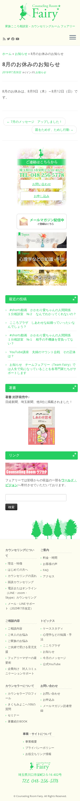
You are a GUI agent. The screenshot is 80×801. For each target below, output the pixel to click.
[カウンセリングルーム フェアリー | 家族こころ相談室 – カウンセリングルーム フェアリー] (40, 12)
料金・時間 (50, 558)
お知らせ (21, 54)
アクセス (48, 576)
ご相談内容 (15, 628)
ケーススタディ (53, 628)
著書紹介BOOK (17, 721)
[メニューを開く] (72, 37)
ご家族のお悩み (18, 641)
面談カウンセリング (21, 582)
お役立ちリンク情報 (38, 754)
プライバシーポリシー (39, 748)
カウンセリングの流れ (22, 576)
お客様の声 (50, 564)
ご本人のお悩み (18, 635)
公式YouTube (51, 664)
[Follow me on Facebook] (13, 39)
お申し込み (41, 196)
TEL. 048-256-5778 (40, 780)
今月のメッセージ (54, 658)
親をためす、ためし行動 (54, 129)
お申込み (48, 700)
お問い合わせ (41, 184)
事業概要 (31, 741)
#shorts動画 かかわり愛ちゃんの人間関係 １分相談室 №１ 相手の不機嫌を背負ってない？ (41, 339)
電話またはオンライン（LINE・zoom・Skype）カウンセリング (21, 592)
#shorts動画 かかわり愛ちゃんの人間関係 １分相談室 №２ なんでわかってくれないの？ (42, 312)
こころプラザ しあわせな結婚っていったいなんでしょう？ (41, 324)
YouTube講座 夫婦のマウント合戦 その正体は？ (42, 354)
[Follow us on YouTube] (18, 39)
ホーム (7, 54)
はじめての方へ (18, 570)
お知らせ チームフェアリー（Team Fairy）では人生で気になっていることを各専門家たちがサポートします (42, 368)
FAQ (45, 570)
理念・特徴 (15, 563)
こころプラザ (51, 645)
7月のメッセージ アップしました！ (34, 121)
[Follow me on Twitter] (9, 39)
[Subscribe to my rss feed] (5, 39)
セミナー (13, 715)
